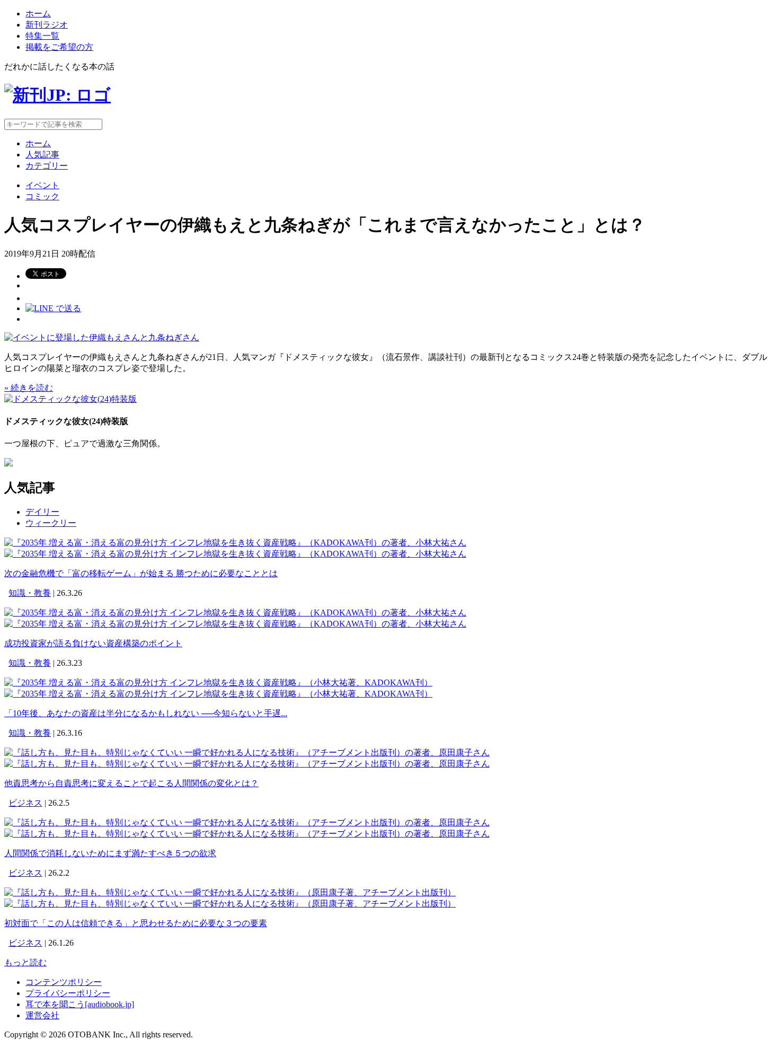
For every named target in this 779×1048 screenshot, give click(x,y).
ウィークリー (50, 522)
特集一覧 (42, 35)
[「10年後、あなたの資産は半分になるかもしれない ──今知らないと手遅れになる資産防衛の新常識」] (218, 682)
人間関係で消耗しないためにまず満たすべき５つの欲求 (110, 853)
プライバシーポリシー (67, 993)
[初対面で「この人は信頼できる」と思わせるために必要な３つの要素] (230, 892)
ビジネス (25, 802)
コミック (42, 196)
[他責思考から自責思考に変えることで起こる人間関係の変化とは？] (247, 752)
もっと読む (25, 962)
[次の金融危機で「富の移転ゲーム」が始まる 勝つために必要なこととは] (235, 542)
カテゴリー (46, 165)
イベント (42, 185)
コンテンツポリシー (63, 982)
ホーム (38, 13)
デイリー (42, 511)
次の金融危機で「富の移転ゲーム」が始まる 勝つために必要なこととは (141, 573)
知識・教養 (29, 592)
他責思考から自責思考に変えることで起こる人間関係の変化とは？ (131, 783)
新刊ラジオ (46, 24)
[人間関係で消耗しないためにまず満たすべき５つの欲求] (247, 822)
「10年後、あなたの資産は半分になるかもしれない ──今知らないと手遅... (145, 713)
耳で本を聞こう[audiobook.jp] (79, 1004)
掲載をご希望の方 (59, 46)
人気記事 (42, 154)
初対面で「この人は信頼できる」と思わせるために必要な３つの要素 (135, 923)
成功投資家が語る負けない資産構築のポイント (93, 643)
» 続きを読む (28, 387)
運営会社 (42, 1015)
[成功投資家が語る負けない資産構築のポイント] (235, 612)
